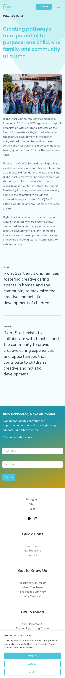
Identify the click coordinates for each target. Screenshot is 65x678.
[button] (44, 7)
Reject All (32, 672)
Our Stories (32, 546)
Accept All (33, 655)
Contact (32, 555)
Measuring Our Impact (32, 583)
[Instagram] (35, 518)
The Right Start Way (33, 592)
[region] (32, 654)
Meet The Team (32, 587)
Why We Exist (32, 596)
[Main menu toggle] (58, 6)
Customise (32, 663)
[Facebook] (29, 518)
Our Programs (32, 550)
